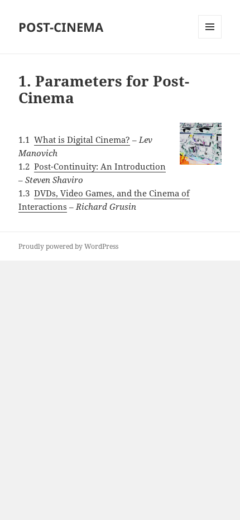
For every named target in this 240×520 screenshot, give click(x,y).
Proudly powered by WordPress (68, 246)
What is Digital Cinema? (82, 139)
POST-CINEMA (60, 26)
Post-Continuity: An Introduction (100, 166)
